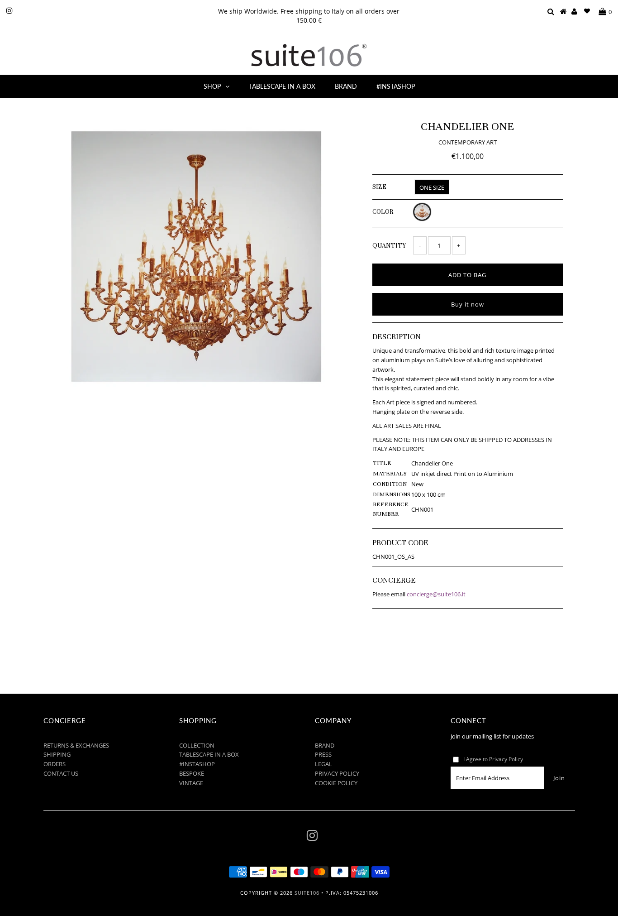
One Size (431, 187)
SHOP (212, 86)
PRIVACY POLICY (337, 773)
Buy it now (467, 304)
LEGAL (323, 764)
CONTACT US (60, 773)
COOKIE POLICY (336, 783)
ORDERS (54, 764)
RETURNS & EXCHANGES (76, 745)
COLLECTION (196, 745)
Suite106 (307, 892)
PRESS (323, 754)
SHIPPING (57, 754)
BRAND (346, 86)
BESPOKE (191, 773)
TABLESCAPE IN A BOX (282, 86)
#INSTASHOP (395, 86)
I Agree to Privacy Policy (493, 759)
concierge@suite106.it (436, 594)
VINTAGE (191, 783)
